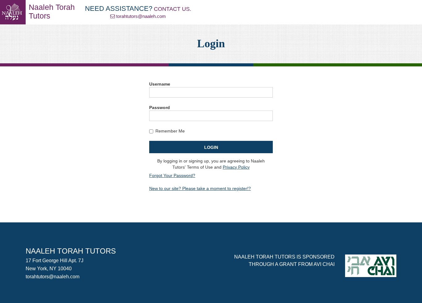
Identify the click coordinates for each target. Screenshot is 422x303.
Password (159, 107)
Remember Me (170, 130)
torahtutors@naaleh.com (141, 16)
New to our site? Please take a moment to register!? (200, 188)
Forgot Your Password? (172, 175)
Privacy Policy (236, 167)
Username (159, 84)
